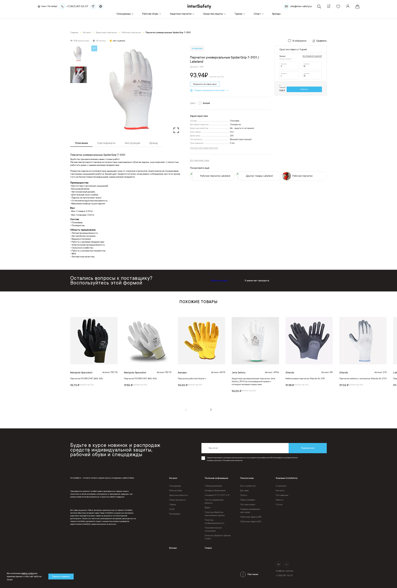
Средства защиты (177, 500)
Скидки (208, 548)
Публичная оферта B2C (250, 522)
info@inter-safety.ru (284, 571)
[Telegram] (93, 6)
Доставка (244, 491)
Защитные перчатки (178, 495)
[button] (186, 409)
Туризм (172, 504)
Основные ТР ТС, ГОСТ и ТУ (217, 495)
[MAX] (100, 6)
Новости (279, 500)
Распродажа (174, 514)
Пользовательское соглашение (213, 529)
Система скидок (247, 504)
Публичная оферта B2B (250, 517)
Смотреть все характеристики (204, 148)
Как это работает (248, 486)
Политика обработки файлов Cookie (217, 537)
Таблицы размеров (213, 486)
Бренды (173, 548)
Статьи (279, 504)
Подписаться (307, 448)
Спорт (172, 509)
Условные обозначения (215, 491)
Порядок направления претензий (250, 510)
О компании (281, 486)
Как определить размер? (312, 56)
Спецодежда (175, 486)
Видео (207, 508)
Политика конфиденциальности (214, 521)
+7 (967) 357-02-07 (284, 576)
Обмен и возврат (247, 500)
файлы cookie (27, 573)
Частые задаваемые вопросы (214, 501)
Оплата (243, 495)
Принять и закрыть (61, 576)
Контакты (280, 491)
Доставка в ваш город (199, 160)
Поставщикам (282, 495)
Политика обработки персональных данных (215, 513)
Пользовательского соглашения (233, 460)
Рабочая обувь (175, 491)
